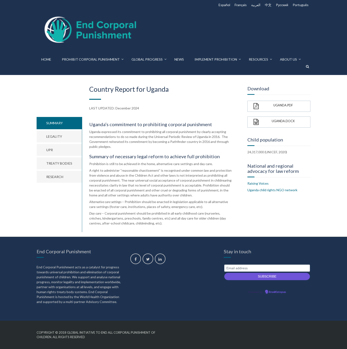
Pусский (282, 5)
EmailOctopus (277, 292)
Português (301, 5)
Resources (258, 59)
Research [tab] (54, 177)
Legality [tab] (54, 136)
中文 (268, 5)
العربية (255, 5)
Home (46, 59)
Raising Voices (258, 183)
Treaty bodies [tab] (59, 163)
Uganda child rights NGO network (272, 190)
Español (224, 5)
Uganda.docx (283, 121)
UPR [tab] (49, 150)
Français (241, 5)
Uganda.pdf (283, 105)
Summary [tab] (54, 123)
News (179, 59)
